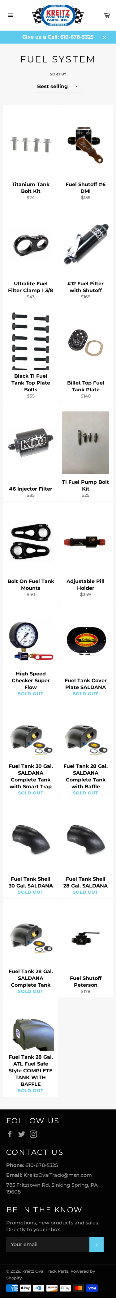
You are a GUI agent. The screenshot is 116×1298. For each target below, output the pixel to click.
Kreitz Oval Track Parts (45, 1271)
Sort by (58, 74)
